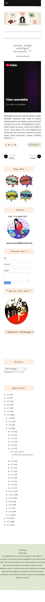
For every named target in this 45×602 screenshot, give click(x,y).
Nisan (11, 505)
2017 (8, 401)
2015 (8, 408)
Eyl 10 (12, 478)
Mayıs (11, 501)
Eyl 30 (12, 431)
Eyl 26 (12, 438)
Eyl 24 (12, 445)
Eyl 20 (12, 461)
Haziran (11, 498)
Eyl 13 (12, 471)
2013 (8, 415)
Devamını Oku (34, 145)
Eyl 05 (12, 484)
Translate (21, 372)
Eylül (10, 428)
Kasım (11, 421)
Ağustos (12, 491)
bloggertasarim (9, 587)
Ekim (10, 425)
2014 (8, 411)
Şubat (11, 511)
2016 (8, 405)
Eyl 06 (12, 481)
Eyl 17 (12, 468)
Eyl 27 (12, 435)
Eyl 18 (12, 464)
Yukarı (36, 587)
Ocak (10, 515)
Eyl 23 (12, 448)
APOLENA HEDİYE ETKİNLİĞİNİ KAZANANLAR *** (22, 48)
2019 (8, 395)
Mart (10, 508)
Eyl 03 (12, 488)
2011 (8, 522)
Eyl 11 (12, 474)
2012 (8, 518)
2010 (8, 525)
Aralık (11, 418)
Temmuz (12, 495)
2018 (8, 398)
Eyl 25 (12, 442)
